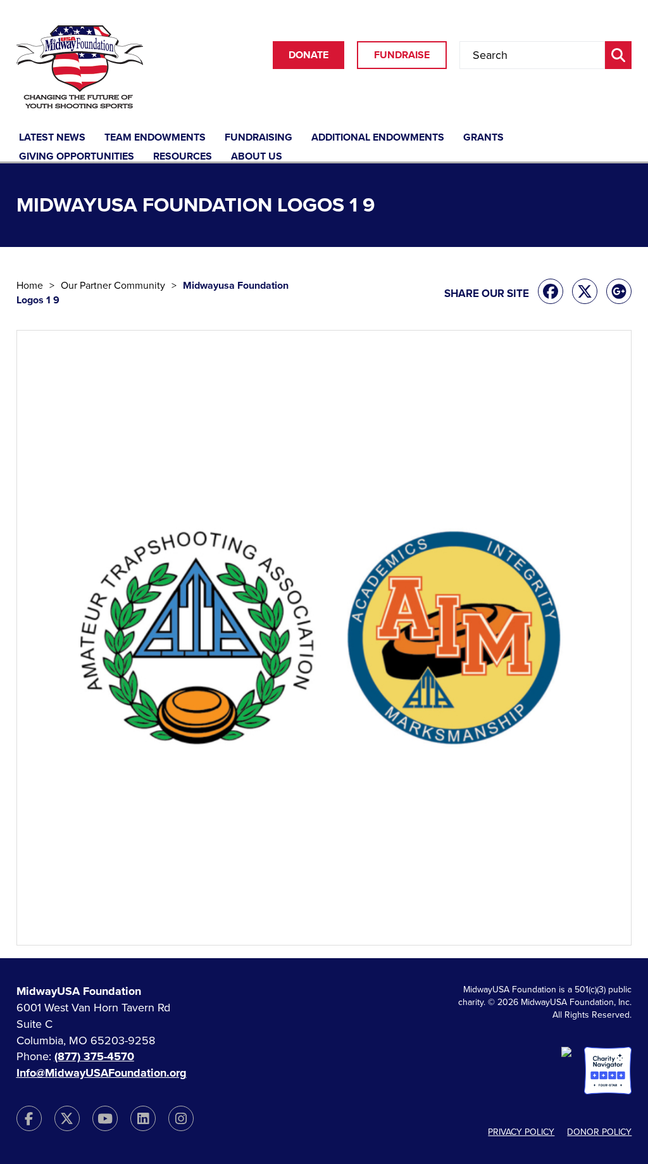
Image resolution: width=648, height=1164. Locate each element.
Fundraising (258, 138)
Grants (483, 138)
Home (29, 285)
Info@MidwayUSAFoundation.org (101, 1073)
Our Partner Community (113, 285)
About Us (256, 157)
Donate (308, 55)
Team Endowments (155, 138)
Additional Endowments (377, 138)
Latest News (52, 138)
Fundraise (402, 55)
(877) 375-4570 (94, 1056)
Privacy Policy (521, 1132)
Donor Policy (599, 1132)
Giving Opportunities (76, 157)
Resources (182, 157)
